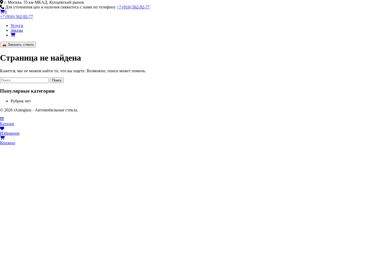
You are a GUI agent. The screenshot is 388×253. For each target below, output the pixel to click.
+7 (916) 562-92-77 (133, 7)
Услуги (17, 25)
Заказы (17, 30)
